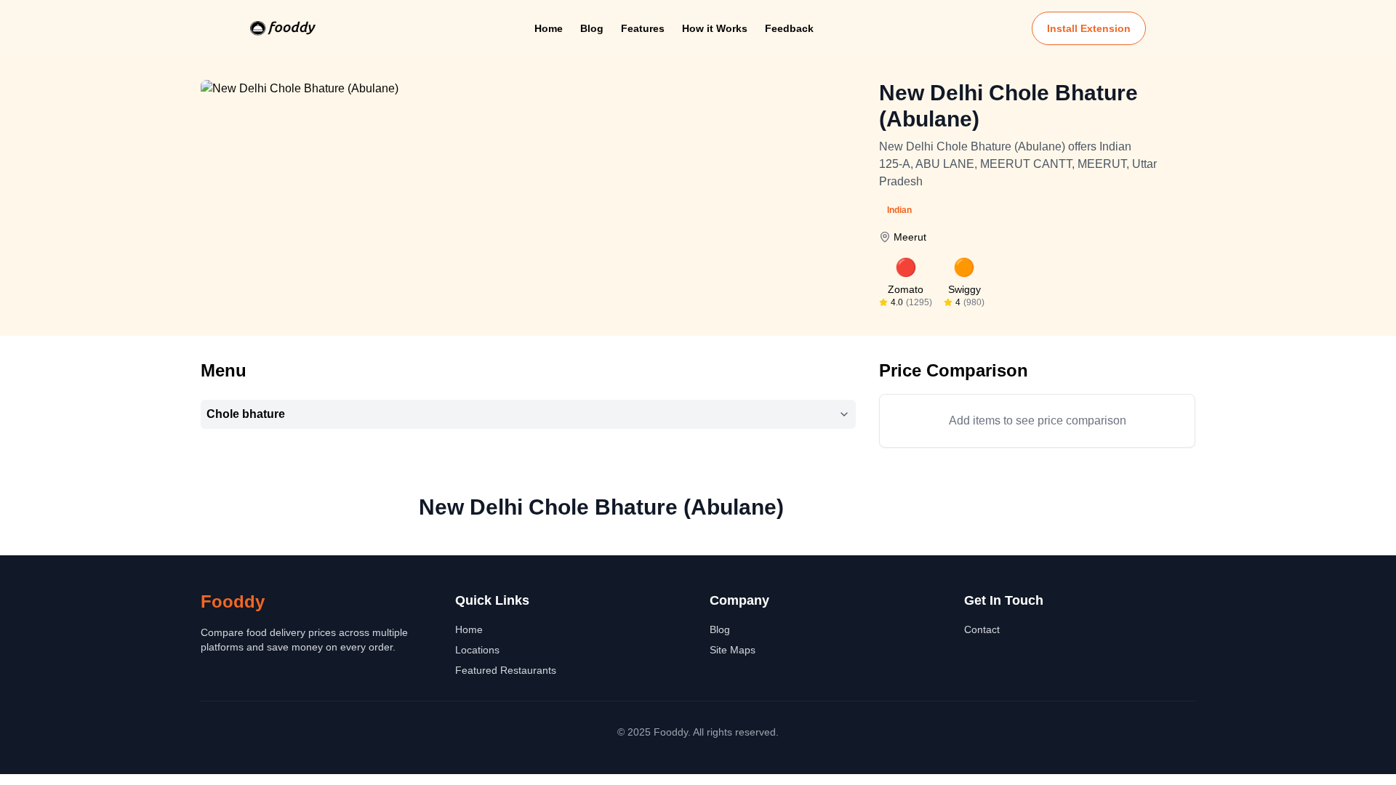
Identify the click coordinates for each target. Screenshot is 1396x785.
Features (643, 28)
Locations (477, 650)
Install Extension (1089, 28)
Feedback (789, 28)
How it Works (714, 28)
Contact (982, 629)
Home (548, 28)
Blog (591, 28)
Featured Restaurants (505, 670)
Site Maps (732, 650)
